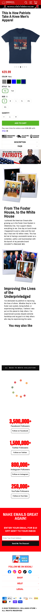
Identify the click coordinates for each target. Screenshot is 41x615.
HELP (20, 583)
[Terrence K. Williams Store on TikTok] (25, 572)
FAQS (20, 146)
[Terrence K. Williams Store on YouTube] (19, 572)
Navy (23, 81)
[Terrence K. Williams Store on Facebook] (9, 572)
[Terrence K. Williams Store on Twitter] (30, 572)
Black (9, 81)
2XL (29, 101)
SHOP (20, 578)
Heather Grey (4, 81)
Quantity (5, 113)
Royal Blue (14, 81)
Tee (5, 91)
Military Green (19, 81)
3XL (5, 107)
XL (22, 101)
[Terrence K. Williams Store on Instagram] (14, 572)
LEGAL (20, 589)
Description (20, 142)
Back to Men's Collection (22, 368)
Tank (12, 91)
